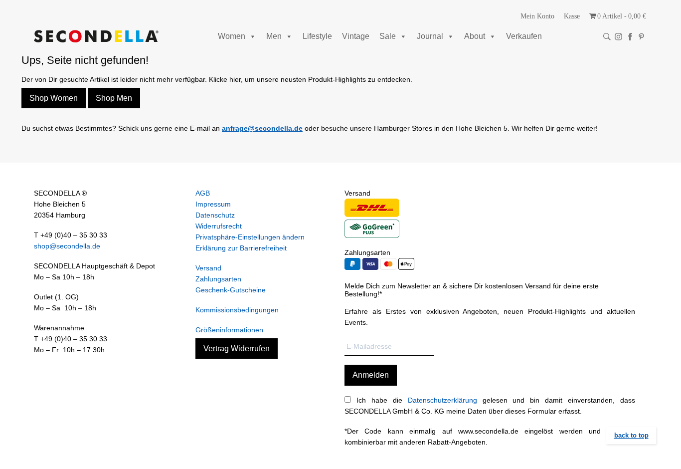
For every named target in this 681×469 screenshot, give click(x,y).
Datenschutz (215, 215)
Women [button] (231, 36)
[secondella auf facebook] (630, 36)
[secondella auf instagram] (618, 36)
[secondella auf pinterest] (641, 36)
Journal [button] (430, 36)
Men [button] (274, 36)
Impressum (213, 204)
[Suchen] (607, 36)
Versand (208, 268)
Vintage (355, 36)
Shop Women (53, 98)
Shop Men (114, 98)
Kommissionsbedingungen (237, 310)
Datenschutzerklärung (442, 400)
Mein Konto (537, 16)
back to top (631, 435)
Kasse (572, 16)
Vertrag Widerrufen (236, 348)
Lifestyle (317, 36)
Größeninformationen (229, 330)
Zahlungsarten (218, 279)
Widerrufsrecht (218, 226)
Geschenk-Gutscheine (230, 290)
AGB (202, 193)
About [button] (474, 36)
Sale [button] (387, 36)
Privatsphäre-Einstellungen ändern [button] (250, 237)
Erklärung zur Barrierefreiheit (241, 248)
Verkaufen (524, 36)
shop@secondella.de (67, 246)
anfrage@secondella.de (262, 128)
